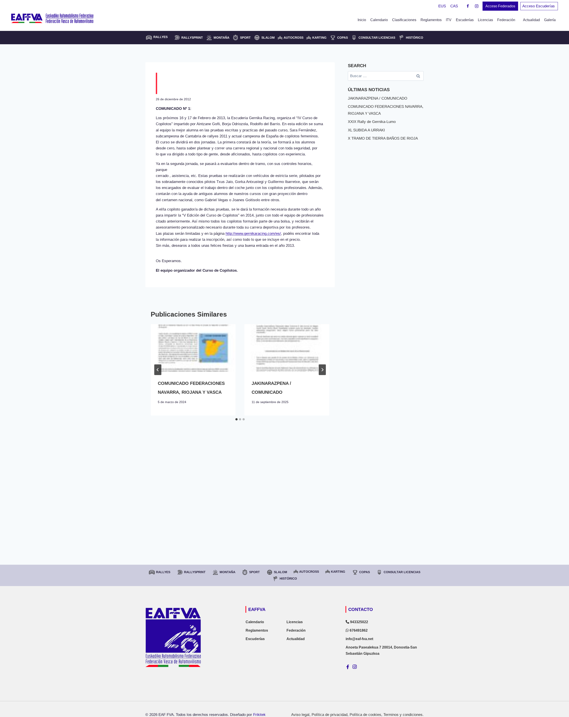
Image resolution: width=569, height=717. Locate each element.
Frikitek (259, 715)
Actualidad (531, 20)
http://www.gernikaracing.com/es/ (253, 233)
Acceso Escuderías (539, 6)
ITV (448, 20)
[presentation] (193, 348)
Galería (550, 20)
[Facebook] (468, 6)
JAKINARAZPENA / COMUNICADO (377, 98)
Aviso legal (300, 715)
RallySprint (192, 37)
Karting (319, 37)
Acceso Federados (500, 6)
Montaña (221, 37)
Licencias (485, 20)
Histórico (414, 37)
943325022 (358, 622)
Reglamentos (431, 20)
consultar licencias (377, 37)
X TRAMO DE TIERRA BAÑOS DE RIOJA (383, 138)
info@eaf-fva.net (359, 639)
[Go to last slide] (157, 369)
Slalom (268, 37)
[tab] (236, 419)
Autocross (293, 37)
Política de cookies (365, 715)
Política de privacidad (329, 715)
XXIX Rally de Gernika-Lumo (372, 122)
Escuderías (465, 20)
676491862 (358, 630)
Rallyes (163, 572)
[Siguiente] (322, 369)
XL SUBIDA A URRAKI (366, 130)
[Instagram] (476, 6)
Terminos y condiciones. (403, 715)
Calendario (379, 20)
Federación (296, 630)
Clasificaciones (404, 20)
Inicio (362, 20)
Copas (342, 37)
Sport (245, 37)
